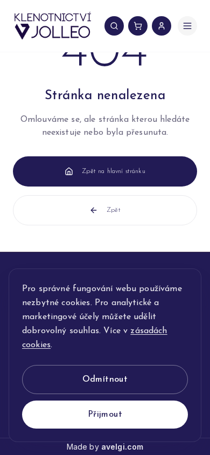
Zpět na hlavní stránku (113, 171)
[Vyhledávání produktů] (114, 26)
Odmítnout (105, 379)
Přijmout (105, 414)
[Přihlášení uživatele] (161, 26)
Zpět (114, 210)
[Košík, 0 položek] (138, 26)
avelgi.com (122, 446)
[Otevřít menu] (187, 26)
